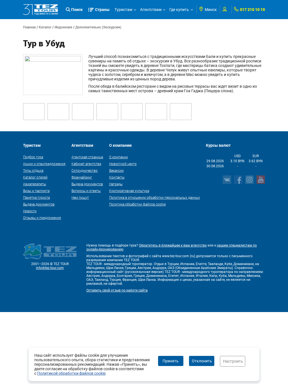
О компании (118, 157)
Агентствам (150, 9)
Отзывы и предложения (42, 217)
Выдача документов (39, 204)
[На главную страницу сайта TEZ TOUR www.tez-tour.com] (40, 9)
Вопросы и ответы (86, 190)
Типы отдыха (33, 170)
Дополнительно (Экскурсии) (98, 27)
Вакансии (116, 170)
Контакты (117, 177)
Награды (116, 184)
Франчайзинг (81, 177)
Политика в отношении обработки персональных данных (154, 197)
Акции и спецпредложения (44, 163)
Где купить (179, 9)
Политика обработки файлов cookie (137, 204)
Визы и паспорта (36, 190)
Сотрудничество (84, 170)
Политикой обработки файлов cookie (71, 373)
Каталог (45, 27)
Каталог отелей (35, 177)
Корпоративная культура (129, 190)
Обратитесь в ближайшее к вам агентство (173, 245)
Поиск (77, 9)
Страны (102, 9)
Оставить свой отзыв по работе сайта (117, 290)
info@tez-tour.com (50, 268)
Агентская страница (87, 157)
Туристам (123, 9)
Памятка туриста (36, 197)
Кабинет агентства (86, 163)
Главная (29, 27)
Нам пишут (80, 197)
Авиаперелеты (34, 184)
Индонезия (63, 27)
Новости (30, 211)
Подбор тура (33, 157)
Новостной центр (123, 163)
